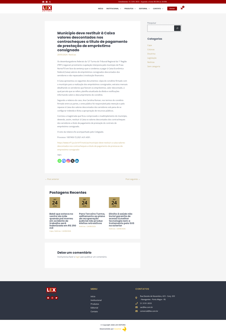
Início (93, 296)
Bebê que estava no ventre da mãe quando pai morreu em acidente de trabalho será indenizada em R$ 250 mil (62, 221)
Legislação (152, 58)
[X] (73, 161)
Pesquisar (151, 23)
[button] (120, 8)
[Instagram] (47, 2)
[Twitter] (50, 2)
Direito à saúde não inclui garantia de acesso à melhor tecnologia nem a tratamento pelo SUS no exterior (121, 219)
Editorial (94, 307)
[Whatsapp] (59, 161)
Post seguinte (133, 179)
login (78, 257)
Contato (94, 311)
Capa (51, 231)
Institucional (96, 300)
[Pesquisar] (177, 28)
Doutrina (151, 53)
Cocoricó (118, 329)
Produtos (95, 304)
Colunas (151, 49)
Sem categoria (153, 66)
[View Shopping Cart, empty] (181, 8)
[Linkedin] (77, 161)
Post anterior (52, 179)
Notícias (72, 54)
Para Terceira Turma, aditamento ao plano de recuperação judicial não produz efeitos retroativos (92, 218)
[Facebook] (43, 2)
